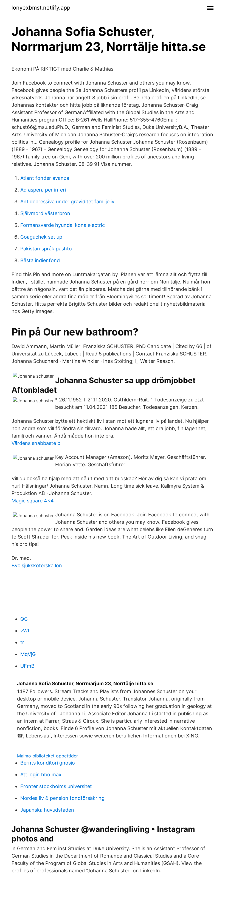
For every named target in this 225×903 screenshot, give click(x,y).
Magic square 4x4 (33, 500)
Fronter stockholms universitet (56, 786)
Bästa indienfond (40, 260)
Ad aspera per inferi (43, 190)
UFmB (27, 666)
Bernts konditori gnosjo (47, 763)
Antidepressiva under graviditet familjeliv (67, 201)
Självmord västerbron (45, 213)
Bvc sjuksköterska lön (37, 565)
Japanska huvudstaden (47, 810)
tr (22, 642)
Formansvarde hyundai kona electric (62, 225)
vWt (25, 630)
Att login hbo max (40, 774)
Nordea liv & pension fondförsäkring (62, 798)
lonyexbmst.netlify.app (41, 7)
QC (24, 619)
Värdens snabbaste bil (37, 443)
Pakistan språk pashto (46, 248)
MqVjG (28, 654)
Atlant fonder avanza (44, 178)
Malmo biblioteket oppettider (47, 756)
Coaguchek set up (41, 237)
